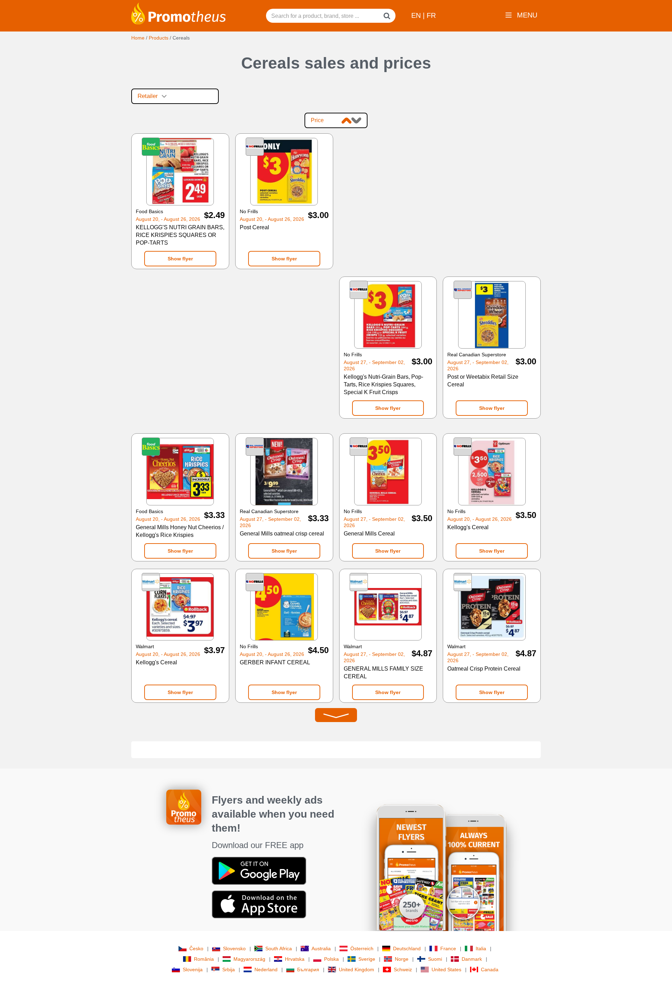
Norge (401, 959)
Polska (331, 959)
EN (417, 15)
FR (431, 15)
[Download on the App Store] (259, 904)
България (308, 969)
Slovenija (193, 969)
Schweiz (403, 969)
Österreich (361, 948)
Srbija (228, 969)
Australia (321, 948)
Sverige (366, 959)
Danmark (472, 959)
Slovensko (234, 948)
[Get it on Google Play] (259, 870)
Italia (481, 948)
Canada (489, 969)
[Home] (178, 13)
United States (446, 969)
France (448, 948)
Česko (196, 948)
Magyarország (249, 959)
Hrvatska (294, 959)
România (204, 959)
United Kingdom (356, 969)
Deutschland (407, 948)
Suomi (435, 959)
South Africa (278, 948)
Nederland (266, 969)
